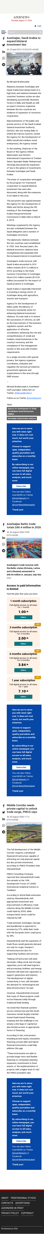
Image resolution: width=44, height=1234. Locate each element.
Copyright (27, 1213)
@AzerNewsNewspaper (23, 504)
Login (39, 26)
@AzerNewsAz (34, 398)
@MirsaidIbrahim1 (23, 393)
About (5, 1198)
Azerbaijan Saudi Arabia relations (22, 418)
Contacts (7, 1203)
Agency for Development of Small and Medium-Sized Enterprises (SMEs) (22, 411)
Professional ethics (23, 1198)
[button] (3, 38)
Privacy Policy (10, 1213)
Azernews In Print (12, 1208)
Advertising (22, 1203)
